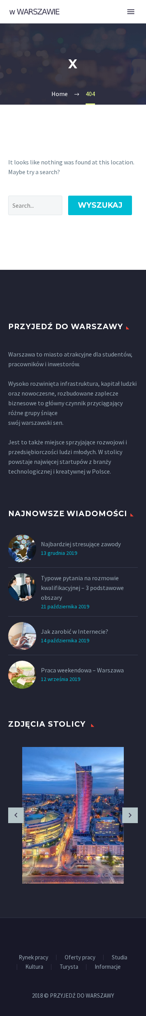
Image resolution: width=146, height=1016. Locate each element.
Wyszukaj (100, 205)
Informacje (108, 967)
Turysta (69, 967)
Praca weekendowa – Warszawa (82, 670)
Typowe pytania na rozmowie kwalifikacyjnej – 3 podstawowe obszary (82, 587)
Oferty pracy (80, 958)
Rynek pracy (33, 958)
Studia (119, 958)
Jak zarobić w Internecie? (74, 631)
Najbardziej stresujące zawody (81, 544)
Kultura (34, 967)
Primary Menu (131, 12)
